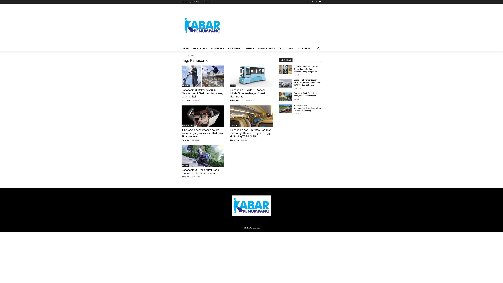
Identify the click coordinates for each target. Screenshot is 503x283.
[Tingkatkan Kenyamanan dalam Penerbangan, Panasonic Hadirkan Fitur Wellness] (203, 116)
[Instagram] (312, 1)
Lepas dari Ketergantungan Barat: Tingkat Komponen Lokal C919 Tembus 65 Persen (307, 82)
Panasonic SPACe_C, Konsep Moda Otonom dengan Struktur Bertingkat (248, 93)
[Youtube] (319, 1)
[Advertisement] (272, 25)
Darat (233, 85)
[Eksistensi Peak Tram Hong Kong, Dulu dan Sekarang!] (285, 96)
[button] (318, 48)
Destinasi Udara (187, 125)
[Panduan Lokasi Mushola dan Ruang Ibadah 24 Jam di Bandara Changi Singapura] (285, 69)
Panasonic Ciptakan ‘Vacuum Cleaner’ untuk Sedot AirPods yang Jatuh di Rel (202, 93)
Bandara (185, 165)
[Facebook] (309, 1)
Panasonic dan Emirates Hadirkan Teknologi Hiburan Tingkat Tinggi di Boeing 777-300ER (250, 133)
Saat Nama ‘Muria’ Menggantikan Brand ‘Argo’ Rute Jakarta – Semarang (307, 108)
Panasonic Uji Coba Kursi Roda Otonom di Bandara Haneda (200, 171)
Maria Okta (186, 140)
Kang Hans (186, 100)
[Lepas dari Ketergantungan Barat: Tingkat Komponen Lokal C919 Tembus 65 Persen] (285, 83)
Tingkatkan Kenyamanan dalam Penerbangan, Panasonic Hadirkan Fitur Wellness (202, 133)
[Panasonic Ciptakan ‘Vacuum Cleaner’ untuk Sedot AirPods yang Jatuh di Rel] (203, 76)
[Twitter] (316, 1)
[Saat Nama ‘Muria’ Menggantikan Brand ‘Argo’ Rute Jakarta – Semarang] (285, 108)
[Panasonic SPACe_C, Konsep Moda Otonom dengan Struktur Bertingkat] (251, 76)
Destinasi (234, 125)
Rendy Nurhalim (236, 100)
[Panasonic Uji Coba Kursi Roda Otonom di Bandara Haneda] (203, 156)
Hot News (185, 85)
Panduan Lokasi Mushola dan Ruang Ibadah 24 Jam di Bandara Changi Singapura (306, 69)
